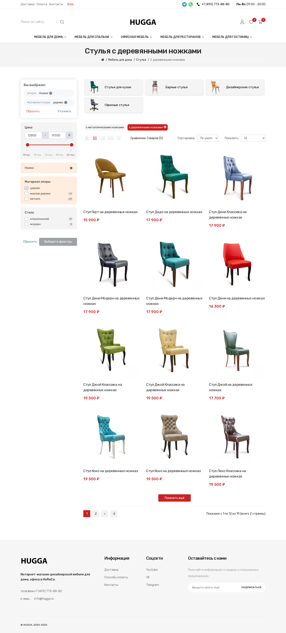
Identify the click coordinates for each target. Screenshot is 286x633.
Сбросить (33, 111)
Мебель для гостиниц (230, 37)
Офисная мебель (135, 37)
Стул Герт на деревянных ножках (110, 212)
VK (148, 577)
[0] (251, 21)
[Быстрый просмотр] (132, 175)
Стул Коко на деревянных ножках (110, 471)
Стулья (141, 60)
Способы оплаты (116, 577)
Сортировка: (186, 138)
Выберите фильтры (58, 241)
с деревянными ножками (146, 127)
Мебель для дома (48, 37)
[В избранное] (132, 156)
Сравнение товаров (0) (146, 138)
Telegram (152, 585)
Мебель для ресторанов (180, 37)
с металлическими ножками (105, 127)
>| (114, 513)
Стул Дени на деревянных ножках (237, 298)
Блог (70, 4)
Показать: (232, 138)
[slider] (28, 145)
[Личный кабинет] (242, 21)
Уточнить (64, 111)
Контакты (56, 4)
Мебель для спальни (92, 37)
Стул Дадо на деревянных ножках (174, 212)
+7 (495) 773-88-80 (215, 4)
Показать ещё (174, 498)
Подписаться (251, 587)
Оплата (42, 4)
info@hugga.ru (44, 599)
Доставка (28, 4)
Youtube (152, 570)
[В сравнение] (132, 165)
